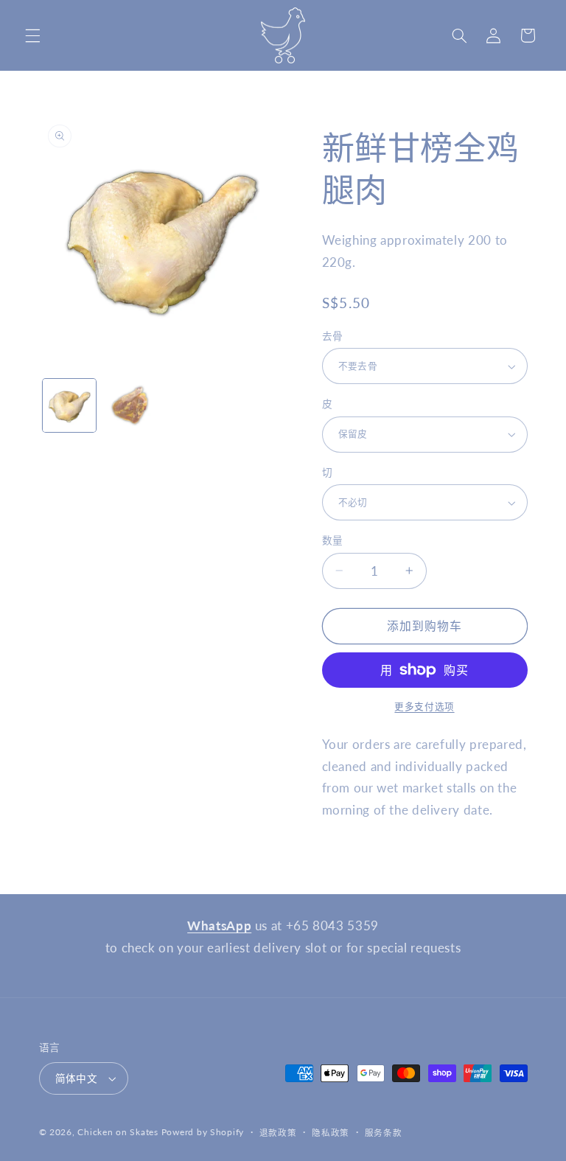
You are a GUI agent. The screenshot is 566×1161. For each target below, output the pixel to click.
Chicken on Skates (117, 1132)
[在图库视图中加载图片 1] (69, 405)
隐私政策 (330, 1132)
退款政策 (278, 1132)
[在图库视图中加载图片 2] (129, 405)
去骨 (332, 336)
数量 (332, 540)
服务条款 (383, 1132)
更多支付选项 (424, 706)
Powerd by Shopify (203, 1132)
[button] (32, 35)
